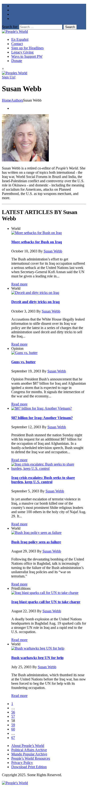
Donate (16, 61)
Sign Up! (8, 77)
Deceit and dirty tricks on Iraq (35, 302)
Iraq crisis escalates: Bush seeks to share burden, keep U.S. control (43, 480)
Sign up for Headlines (27, 48)
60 (13, 729)
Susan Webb (53, 251)
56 (13, 712)
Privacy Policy (22, 763)
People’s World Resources (30, 758)
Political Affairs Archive (29, 750)
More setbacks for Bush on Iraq (36, 242)
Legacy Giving (22, 52)
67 (13, 738)
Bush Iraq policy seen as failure (36, 542)
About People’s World (27, 746)
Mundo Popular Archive (29, 754)
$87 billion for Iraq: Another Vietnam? (42, 418)
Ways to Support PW (26, 56)
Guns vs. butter (23, 362)
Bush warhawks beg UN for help (37, 658)
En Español (19, 39)
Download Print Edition (29, 767)
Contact (17, 44)
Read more (19, 284)
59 (13, 725)
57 (13, 716)
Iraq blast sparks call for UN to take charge (45, 602)
